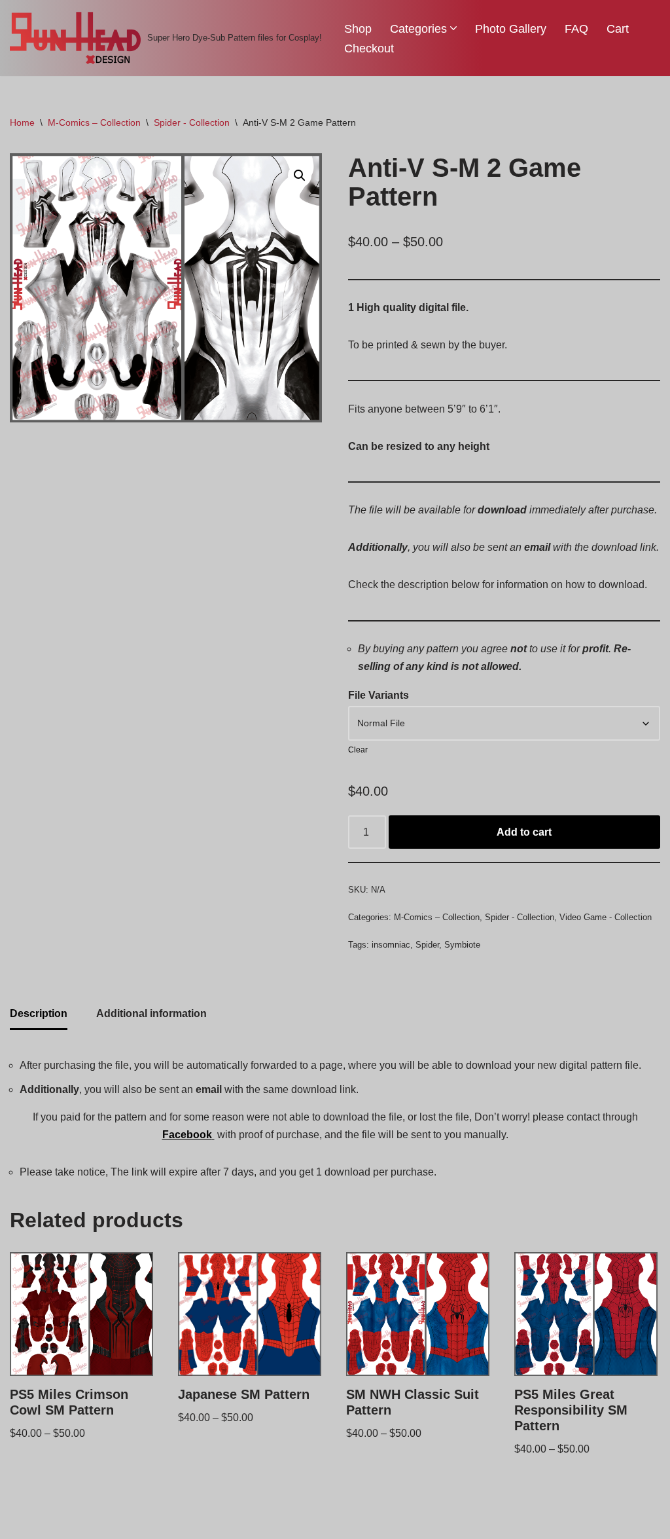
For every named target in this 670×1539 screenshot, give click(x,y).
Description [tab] (38, 1013)
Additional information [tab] (151, 1013)
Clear (358, 749)
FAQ (576, 28)
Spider (427, 945)
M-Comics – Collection (94, 122)
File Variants (378, 695)
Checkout (369, 48)
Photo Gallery (510, 28)
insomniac (391, 945)
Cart (618, 28)
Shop (358, 28)
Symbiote (462, 945)
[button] (453, 28)
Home (22, 122)
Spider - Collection (192, 122)
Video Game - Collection (605, 917)
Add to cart (524, 832)
